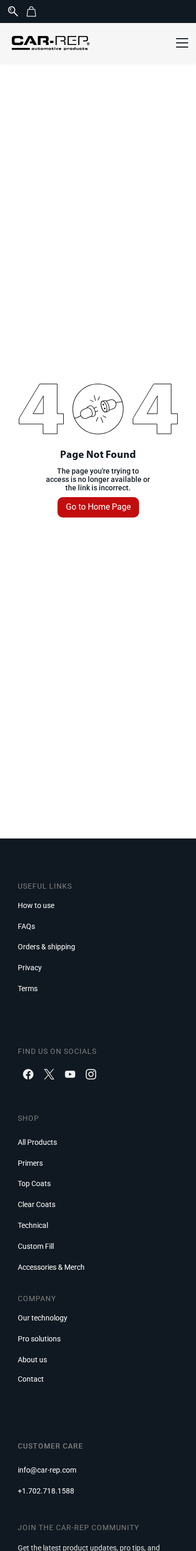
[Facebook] (28, 1074)
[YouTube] (70, 1074)
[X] (49, 1074)
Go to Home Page (98, 507)
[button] (35, 11)
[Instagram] (91, 1074)
